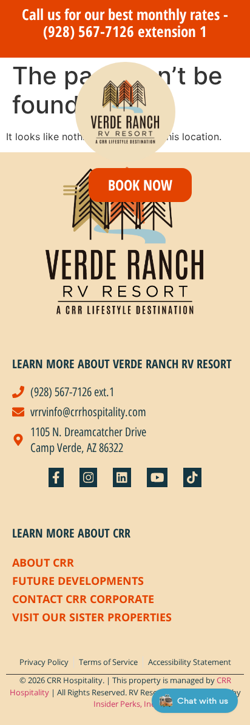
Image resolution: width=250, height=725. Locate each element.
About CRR (43, 562)
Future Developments (78, 580)
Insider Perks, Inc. (125, 703)
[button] (71, 189)
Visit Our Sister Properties (92, 617)
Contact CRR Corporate (83, 599)
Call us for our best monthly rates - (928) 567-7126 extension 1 (125, 22)
